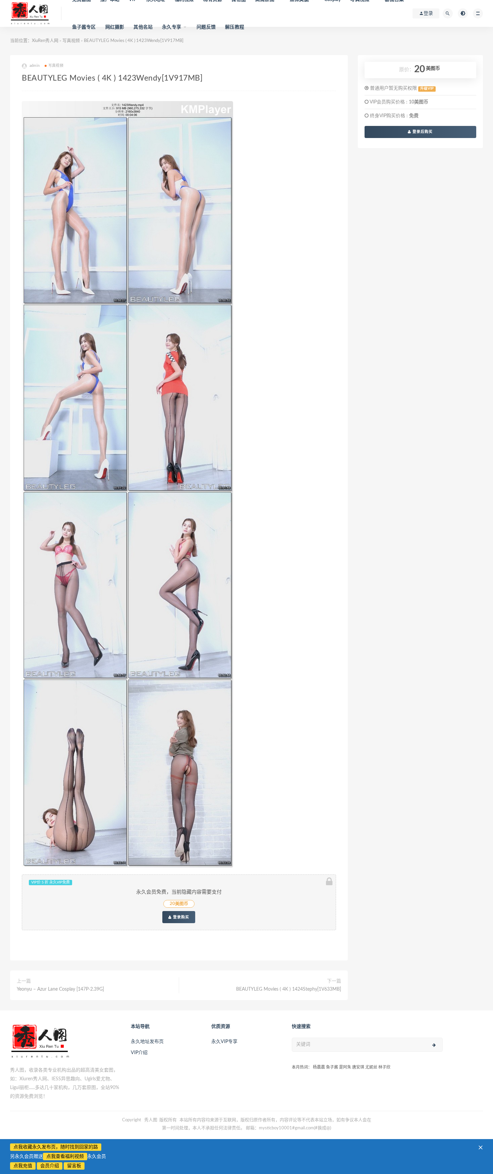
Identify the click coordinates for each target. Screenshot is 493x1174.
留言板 (74, 1166)
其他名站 (143, 27)
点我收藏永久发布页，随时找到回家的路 (55, 1147)
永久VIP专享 (224, 1041)
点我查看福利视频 (65, 1156)
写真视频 (55, 65)
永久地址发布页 (147, 1041)
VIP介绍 (139, 1052)
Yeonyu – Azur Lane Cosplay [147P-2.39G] (60, 989)
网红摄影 (114, 27)
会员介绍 (49, 1166)
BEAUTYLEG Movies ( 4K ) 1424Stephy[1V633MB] (288, 989)
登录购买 (180, 917)
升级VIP (427, 88)
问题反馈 (206, 27)
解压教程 (234, 27)
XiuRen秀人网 (45, 41)
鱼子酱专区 (84, 27)
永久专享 (171, 27)
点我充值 (22, 1166)
